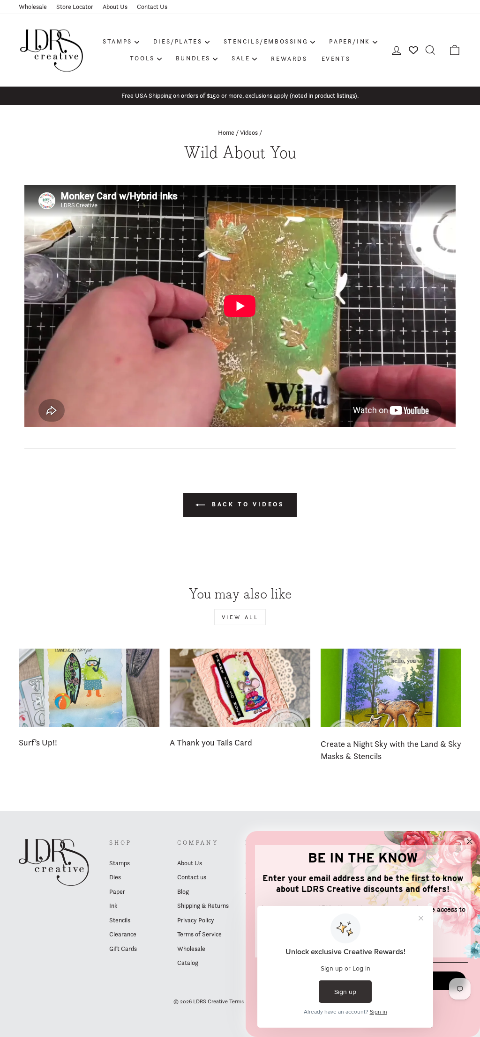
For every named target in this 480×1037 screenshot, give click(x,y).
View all (240, 617)
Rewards (289, 58)
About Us (115, 6)
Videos (249, 132)
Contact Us (152, 6)
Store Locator (74, 6)
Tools (142, 58)
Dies (115, 877)
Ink (113, 905)
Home (226, 132)
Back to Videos (247, 504)
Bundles (193, 58)
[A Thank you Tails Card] (240, 688)
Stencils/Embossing (266, 41)
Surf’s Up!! (38, 742)
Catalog (187, 962)
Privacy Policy (195, 920)
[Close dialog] (469, 841)
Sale (241, 58)
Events (336, 58)
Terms (236, 1001)
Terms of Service (199, 934)
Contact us (191, 877)
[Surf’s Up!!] (89, 688)
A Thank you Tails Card (211, 742)
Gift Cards (123, 948)
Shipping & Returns (203, 905)
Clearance (122, 934)
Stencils (119, 920)
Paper (117, 891)
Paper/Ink (349, 41)
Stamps (117, 41)
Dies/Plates (177, 41)
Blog (183, 891)
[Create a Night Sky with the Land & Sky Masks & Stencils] (391, 688)
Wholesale (33, 6)
